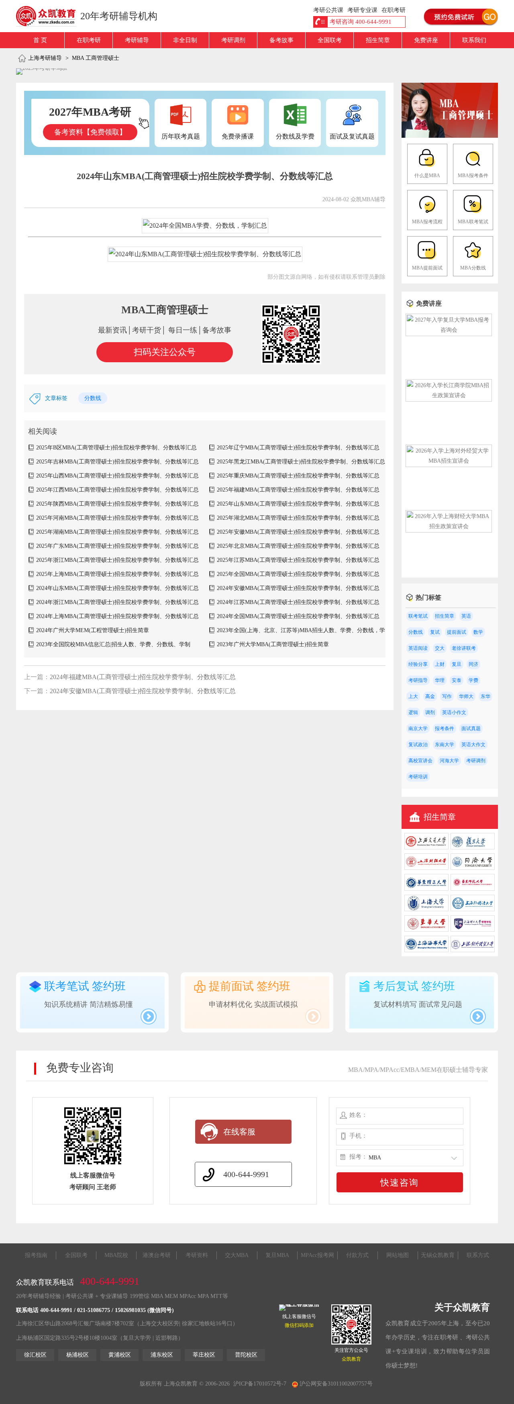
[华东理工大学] (426, 889)
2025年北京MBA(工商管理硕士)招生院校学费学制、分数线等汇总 (298, 546)
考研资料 (197, 1255)
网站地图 (397, 1255)
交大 (440, 648)
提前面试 (456, 632)
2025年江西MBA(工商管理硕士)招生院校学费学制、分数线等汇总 (117, 490)
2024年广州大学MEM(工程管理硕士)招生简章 (92, 630)
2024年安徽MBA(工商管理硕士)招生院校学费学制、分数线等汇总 (298, 588)
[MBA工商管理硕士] (450, 136)
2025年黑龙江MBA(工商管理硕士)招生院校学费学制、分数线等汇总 (301, 462)
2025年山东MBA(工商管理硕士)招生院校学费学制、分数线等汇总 (298, 504)
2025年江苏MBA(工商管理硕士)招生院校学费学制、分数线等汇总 (298, 560)
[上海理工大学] (473, 930)
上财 (440, 664)
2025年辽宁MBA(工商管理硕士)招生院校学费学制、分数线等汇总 (298, 448)
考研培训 (418, 777)
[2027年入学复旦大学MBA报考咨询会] (449, 330)
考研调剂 (233, 40)
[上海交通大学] (426, 848)
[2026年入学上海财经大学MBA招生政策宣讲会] (449, 526)
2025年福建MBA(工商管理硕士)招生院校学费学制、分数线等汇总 (298, 490)
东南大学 (444, 744)
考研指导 (418, 680)
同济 (473, 664)
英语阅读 (418, 648)
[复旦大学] (473, 848)
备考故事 (281, 40)
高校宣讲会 (420, 760)
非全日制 (185, 40)
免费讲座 (426, 40)
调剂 (430, 712)
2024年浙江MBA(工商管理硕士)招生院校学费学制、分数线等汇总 (117, 602)
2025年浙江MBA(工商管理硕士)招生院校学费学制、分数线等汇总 (117, 560)
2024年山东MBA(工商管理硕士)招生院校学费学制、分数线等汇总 (117, 588)
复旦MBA (277, 1255)
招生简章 (378, 40)
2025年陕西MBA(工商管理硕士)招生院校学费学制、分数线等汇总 (117, 504)
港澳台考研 (157, 1255)
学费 (473, 680)
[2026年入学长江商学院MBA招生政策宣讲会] (449, 395)
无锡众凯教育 (438, 1255)
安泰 (456, 680)
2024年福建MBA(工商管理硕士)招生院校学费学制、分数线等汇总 (143, 676)
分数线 (92, 398)
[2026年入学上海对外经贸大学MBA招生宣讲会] (449, 461)
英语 (466, 616)
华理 (440, 680)
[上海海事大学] (426, 950)
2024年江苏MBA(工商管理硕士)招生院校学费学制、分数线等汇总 (298, 602)
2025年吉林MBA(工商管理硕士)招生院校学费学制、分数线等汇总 (117, 462)
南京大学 (418, 728)
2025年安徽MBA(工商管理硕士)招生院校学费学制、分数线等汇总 (298, 532)
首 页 (40, 40)
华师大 (466, 696)
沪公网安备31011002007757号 (335, 1384)
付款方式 (357, 1255)
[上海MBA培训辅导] (49, 16)
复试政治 (418, 744)
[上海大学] (426, 909)
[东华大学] (426, 930)
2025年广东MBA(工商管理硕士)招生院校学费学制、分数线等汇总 (117, 546)
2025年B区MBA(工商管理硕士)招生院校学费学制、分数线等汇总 (116, 448)
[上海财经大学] (426, 868)
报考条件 (444, 728)
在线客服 (239, 1131)
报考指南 (36, 1255)
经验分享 (418, 664)
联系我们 (474, 40)
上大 (413, 696)
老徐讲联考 (464, 648)
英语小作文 (454, 712)
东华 (485, 696)
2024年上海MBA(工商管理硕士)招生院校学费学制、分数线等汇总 (117, 616)
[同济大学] (473, 868)
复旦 (456, 664)
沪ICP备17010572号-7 (259, 1384)
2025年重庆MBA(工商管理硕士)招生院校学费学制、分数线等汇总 (298, 476)
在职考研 (89, 40)
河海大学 (449, 760)
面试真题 (471, 728)
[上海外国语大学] (473, 909)
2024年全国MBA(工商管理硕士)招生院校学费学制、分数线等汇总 (298, 616)
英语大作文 (473, 744)
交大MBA (237, 1255)
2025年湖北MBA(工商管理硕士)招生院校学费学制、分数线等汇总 (298, 518)
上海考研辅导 (45, 58)
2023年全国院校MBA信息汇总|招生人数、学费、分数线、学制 (113, 644)
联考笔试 (418, 616)
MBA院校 (116, 1255)
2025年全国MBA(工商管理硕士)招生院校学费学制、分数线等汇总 (298, 574)
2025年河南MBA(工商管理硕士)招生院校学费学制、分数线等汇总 (117, 518)
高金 (430, 696)
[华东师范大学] (473, 889)
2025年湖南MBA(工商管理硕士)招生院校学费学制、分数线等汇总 (117, 532)
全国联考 (330, 40)
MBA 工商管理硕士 (95, 58)
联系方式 (478, 1255)
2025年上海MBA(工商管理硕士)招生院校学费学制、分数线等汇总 (117, 574)
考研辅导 (137, 40)
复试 (435, 632)
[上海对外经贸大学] (473, 950)
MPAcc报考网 (317, 1255)
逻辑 (413, 712)
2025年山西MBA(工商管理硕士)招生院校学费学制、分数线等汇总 (117, 476)
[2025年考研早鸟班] (41, 71)
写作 (447, 696)
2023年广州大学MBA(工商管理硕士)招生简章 (273, 644)
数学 (478, 632)
